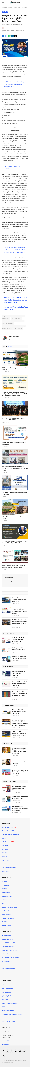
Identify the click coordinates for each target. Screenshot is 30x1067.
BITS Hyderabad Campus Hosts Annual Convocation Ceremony (19, 761)
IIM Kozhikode (5, 318)
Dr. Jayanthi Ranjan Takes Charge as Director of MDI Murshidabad (19, 599)
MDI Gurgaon (14, 321)
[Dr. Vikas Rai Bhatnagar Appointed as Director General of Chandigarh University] (15, 531)
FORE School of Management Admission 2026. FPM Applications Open (20, 798)
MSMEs (22, 321)
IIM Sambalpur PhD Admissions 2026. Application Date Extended (20, 808)
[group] (15, 973)
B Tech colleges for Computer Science (12, 1014)
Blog (6, 7)
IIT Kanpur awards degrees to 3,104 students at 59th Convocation (20, 771)
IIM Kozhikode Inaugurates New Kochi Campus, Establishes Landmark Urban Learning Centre (15, 468)
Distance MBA (5, 954)
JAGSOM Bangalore (16, 318)
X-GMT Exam (5, 860)
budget (4, 316)
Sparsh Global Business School (9, 326)
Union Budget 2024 (7, 328)
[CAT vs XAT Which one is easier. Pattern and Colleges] (15, 507)
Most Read (5, 11)
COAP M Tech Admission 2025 (10, 1003)
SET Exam (4, 1007)
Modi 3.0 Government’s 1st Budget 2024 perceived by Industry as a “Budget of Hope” (14, 84)
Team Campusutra (11, 28)
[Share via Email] (15, 36)
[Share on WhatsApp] (9, 36)
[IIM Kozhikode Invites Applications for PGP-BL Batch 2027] (15, 358)
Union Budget (22, 326)
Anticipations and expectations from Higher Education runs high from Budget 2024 (16, 299)
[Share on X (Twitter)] (6, 36)
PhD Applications (6, 935)
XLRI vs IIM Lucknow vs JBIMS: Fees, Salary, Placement (18, 673)
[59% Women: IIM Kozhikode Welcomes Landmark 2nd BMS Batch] (15, 408)
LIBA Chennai (5, 321)
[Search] (27, 2)
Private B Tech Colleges (8, 1010)
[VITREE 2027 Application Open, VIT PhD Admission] (6, 659)
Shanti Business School (7, 323)
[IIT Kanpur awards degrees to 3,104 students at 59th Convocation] (6, 772)
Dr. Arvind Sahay (20, 316)
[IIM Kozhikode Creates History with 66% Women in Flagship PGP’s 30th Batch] (15, 555)
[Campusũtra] (15, 2)
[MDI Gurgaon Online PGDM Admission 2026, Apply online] (15, 432)
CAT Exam (4, 838)
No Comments (20, 30)
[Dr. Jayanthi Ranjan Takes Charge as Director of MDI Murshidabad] (6, 600)
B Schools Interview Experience (10, 834)
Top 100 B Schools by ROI (8, 943)
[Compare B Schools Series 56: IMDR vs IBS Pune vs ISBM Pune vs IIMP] (6, 684)
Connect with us (6, 1041)
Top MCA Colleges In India (9, 1018)
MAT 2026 (4, 853)
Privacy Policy (5, 1044)
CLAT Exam (5, 999)
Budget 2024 (11, 316)
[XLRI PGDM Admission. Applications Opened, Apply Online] (15, 482)
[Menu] (3, 2)
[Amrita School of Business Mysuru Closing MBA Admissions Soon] (6, 640)
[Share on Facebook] (3, 36)
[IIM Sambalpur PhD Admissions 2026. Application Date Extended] (6, 809)
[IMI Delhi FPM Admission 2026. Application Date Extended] (6, 788)
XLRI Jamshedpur (18, 328)
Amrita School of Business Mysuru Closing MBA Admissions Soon (19, 639)
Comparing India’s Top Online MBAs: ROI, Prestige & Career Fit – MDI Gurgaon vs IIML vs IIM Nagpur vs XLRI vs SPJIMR (14, 393)
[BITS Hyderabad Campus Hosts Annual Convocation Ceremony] (6, 762)
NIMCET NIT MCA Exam (8, 1021)
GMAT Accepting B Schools (9, 867)
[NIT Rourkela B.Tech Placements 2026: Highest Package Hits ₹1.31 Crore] (6, 734)
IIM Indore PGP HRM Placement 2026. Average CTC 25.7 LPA (19, 711)
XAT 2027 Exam (6, 842)
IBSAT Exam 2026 (6, 864)
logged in (12, 581)
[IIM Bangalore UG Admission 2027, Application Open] (6, 650)
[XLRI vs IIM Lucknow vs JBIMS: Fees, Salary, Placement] (6, 674)
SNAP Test (4, 856)
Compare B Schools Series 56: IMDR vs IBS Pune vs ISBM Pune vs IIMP (20, 683)
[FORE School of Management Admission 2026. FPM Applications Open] (6, 799)
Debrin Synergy (9, 1062)
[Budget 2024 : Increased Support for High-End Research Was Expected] (15, 56)
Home (3, 7)
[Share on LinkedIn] (12, 36)
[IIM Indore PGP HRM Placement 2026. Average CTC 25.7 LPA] (6, 712)
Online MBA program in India (10, 950)
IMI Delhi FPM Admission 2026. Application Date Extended (19, 788)
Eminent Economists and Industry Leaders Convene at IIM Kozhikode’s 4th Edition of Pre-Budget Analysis (15, 249)
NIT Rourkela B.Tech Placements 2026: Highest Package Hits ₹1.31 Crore (19, 733)
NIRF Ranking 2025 (7, 992)
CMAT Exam (5, 849)
